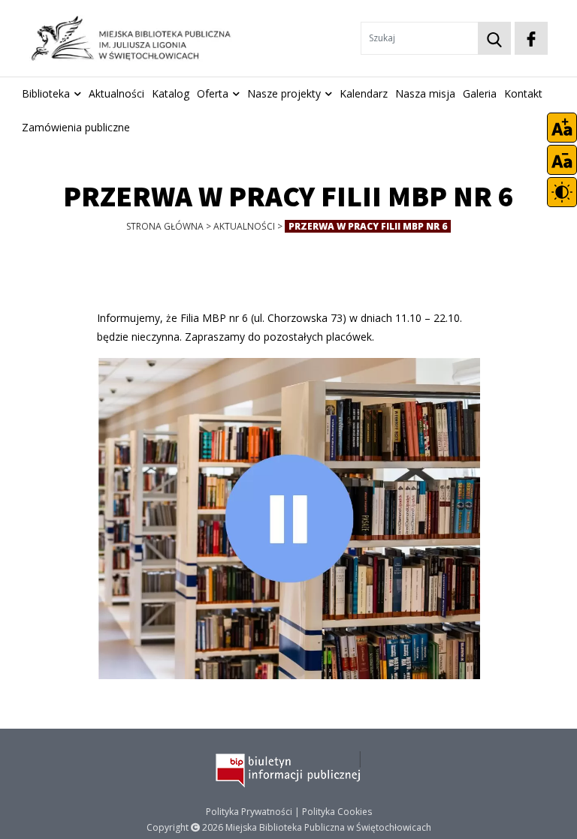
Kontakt (523, 93)
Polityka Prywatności (249, 811)
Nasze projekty (284, 93)
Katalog (170, 93)
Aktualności (116, 93)
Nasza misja (425, 93)
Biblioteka (46, 93)
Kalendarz (364, 93)
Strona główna (165, 226)
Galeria (480, 93)
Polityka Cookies (337, 811)
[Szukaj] (494, 38)
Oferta (212, 93)
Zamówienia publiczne (76, 127)
